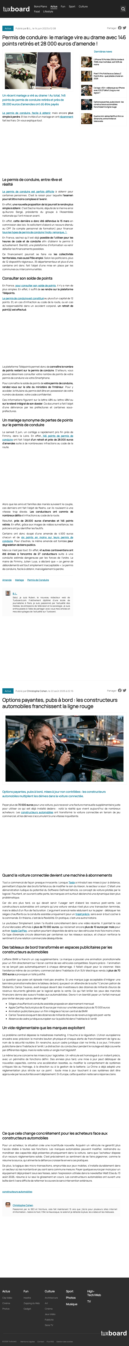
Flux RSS (50, 1341)
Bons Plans (40, 6)
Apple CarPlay (19, 930)
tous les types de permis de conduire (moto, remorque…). (34, 232)
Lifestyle (48, 11)
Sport (72, 6)
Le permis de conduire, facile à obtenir (26, 113)
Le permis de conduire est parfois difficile (28, 191)
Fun (63, 6)
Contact (40, 1341)
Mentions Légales (27, 1341)
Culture (83, 6)
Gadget (27, 1308)
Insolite (27, 1297)
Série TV (49, 1325)
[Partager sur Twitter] (124, 28)
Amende (7, 580)
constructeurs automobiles (37, 812)
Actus (53, 6)
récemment (66, 116)
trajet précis (83, 914)
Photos (5, 1308)
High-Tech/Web (94, 1293)
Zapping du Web (32, 1303)
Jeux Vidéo (50, 1314)
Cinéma (6, 1303)
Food (37, 11)
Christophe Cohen (37, 691)
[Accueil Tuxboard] (16, 8)
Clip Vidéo (7, 1297)
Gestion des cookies (64, 1341)
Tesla (72, 882)
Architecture (51, 1297)
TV (89, 1301)
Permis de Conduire (38, 580)
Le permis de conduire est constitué (23, 298)
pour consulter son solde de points (35, 285)
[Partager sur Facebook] (120, 28)
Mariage (19, 580)
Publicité (49, 1319)
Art (46, 1303)
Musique (71, 1304)
